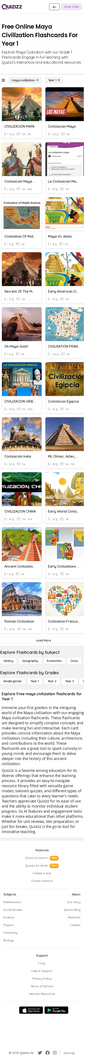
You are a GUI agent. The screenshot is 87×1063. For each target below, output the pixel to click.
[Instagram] (55, 1052)
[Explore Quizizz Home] (12, 7)
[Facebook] (47, 1052)
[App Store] (31, 1010)
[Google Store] (56, 1010)
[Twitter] (40, 1052)
